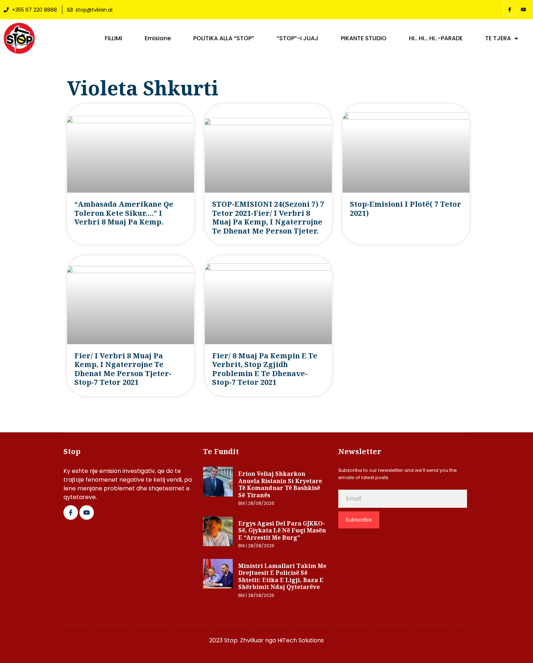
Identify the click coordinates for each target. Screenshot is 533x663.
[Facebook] (509, 9)
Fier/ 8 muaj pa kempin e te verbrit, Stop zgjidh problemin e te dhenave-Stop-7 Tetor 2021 (264, 369)
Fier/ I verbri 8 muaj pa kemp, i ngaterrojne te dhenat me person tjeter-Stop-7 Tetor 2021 (123, 369)
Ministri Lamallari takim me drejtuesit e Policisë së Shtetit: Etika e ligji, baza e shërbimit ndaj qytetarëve (282, 576)
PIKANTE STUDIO (364, 38)
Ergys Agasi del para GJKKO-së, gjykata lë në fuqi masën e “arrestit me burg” (282, 530)
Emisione (158, 38)
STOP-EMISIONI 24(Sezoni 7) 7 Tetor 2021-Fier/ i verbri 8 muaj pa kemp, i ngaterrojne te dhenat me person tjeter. (268, 217)
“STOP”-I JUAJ (297, 38)
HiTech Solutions (300, 640)
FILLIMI (113, 38)
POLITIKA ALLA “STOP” (223, 38)
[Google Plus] (86, 512)
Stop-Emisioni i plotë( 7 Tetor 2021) (405, 208)
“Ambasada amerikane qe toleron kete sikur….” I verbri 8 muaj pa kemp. (123, 213)
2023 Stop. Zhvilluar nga (243, 640)
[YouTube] (523, 10)
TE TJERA (498, 38)
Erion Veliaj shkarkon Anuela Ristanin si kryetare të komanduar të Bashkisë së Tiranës (280, 484)
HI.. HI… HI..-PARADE (436, 38)
